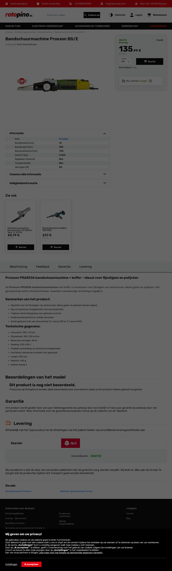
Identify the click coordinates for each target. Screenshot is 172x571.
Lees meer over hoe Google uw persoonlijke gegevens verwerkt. (71, 552)
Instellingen (11, 564)
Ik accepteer (31, 564)
